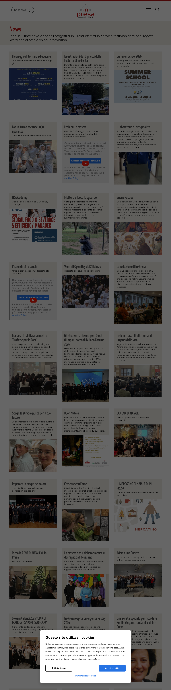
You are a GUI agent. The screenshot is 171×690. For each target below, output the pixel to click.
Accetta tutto (112, 668)
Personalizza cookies (85, 675)
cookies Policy (94, 659)
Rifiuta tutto (59, 668)
